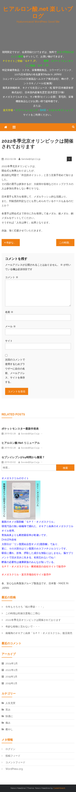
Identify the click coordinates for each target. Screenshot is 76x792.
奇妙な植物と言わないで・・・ (13, 242)
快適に (9, 716)
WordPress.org (14, 768)
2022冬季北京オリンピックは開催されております (33, 620)
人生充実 (5, 153)
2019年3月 (11, 676)
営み (7, 709)
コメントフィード (15, 762)
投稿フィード (12, 755)
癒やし (14, 153)
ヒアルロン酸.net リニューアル (21, 442)
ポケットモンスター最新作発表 (20, 428)
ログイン (10, 749)
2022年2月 (11, 670)
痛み (7, 722)
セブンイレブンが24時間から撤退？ (23, 457)
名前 (9, 312)
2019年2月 (11, 683)
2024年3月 (11, 663)
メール (10, 326)
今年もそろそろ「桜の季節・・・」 (25, 606)
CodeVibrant (59, 788)
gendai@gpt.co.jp (30, 159)
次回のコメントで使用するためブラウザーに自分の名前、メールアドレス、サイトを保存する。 (15, 370)
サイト (9, 340)
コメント (11, 277)
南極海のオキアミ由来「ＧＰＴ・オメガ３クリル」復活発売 (38, 633)
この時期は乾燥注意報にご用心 (66, 242)
